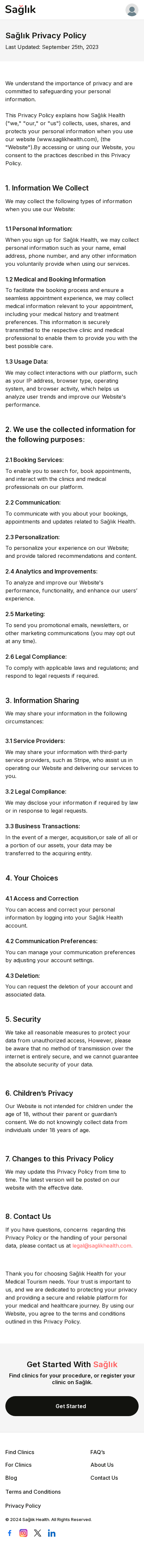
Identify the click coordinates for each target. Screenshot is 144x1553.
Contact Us (104, 1477)
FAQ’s (97, 1452)
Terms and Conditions (33, 1491)
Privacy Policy (23, 1505)
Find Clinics (19, 1452)
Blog (11, 1477)
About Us (102, 1464)
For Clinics (18, 1464)
